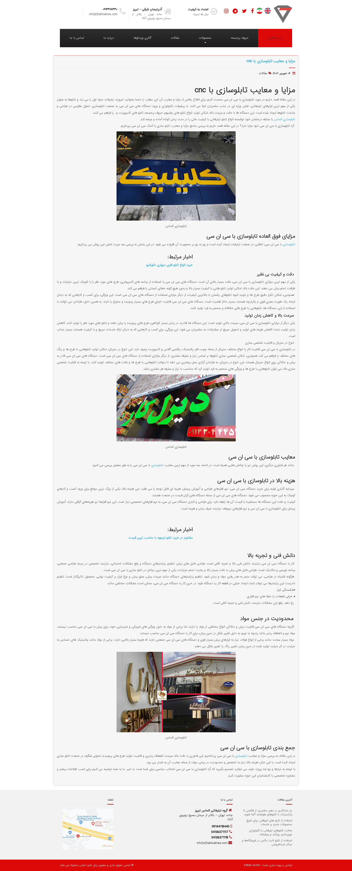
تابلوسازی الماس (284, 119)
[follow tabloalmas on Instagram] (226, 11)
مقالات (175, 37)
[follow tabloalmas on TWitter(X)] (244, 11)
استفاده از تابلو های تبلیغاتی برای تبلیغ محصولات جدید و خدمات (269, 823)
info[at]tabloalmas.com (212, 843)
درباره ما (108, 37)
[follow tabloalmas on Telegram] (235, 11)
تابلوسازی (289, 244)
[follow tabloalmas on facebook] (252, 11)
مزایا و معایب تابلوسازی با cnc (270, 61)
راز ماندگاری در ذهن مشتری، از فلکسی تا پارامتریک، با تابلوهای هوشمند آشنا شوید (267, 813)
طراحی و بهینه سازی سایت (276, 865)
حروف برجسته (240, 37)
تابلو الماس (275, 37)
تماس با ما (77, 37)
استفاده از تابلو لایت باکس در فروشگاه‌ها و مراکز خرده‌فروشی (267, 843)
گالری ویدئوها (142, 37)
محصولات (205, 37)
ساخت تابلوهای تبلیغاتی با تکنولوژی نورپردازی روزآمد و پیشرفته (270, 833)
